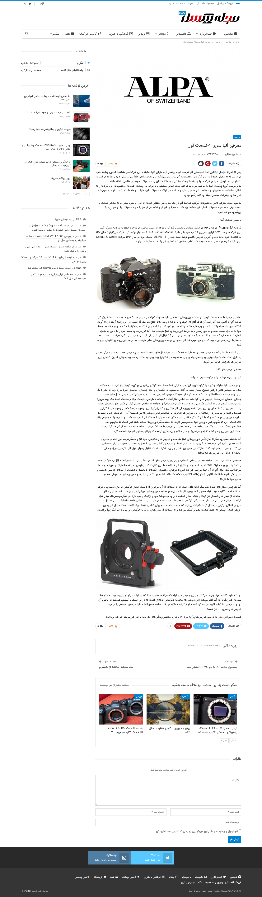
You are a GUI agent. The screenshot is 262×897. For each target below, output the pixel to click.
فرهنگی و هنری (118, 34)
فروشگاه (98, 877)
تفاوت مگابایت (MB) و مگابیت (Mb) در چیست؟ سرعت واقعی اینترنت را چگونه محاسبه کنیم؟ (57, 228)
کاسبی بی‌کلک (88, 34)
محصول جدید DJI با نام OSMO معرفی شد (212, 667)
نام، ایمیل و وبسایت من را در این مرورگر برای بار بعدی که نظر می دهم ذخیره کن (197, 831)
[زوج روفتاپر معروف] (81, 182)
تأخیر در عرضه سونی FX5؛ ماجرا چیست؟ (48, 113)
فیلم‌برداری (205, 34)
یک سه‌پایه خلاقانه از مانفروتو (116, 667)
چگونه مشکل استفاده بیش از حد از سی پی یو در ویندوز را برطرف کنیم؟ (53, 249)
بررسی (237, 137)
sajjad (77, 268)
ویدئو (141, 34)
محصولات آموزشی (205, 4)
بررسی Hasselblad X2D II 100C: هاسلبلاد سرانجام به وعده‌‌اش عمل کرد (56, 238)
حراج (190, 4)
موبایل (162, 34)
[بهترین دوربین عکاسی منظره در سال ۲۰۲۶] (168, 709)
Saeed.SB (26, 891)
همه (67, 34)
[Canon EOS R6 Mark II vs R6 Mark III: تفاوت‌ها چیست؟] (121, 709)
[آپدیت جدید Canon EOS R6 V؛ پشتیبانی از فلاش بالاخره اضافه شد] (215, 709)
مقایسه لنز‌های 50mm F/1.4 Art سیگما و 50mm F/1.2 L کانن (53, 259)
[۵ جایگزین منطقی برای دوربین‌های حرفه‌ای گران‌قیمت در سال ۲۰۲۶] (81, 166)
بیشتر (56, 34)
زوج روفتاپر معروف (60, 178)
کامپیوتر (181, 34)
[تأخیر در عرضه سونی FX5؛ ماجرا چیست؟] (81, 117)
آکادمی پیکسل (82, 877)
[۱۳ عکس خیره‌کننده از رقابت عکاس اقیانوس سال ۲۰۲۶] (81, 101)
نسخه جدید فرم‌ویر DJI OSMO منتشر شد (49, 268)
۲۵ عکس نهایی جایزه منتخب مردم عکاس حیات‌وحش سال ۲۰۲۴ (58, 276)
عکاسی (228, 34)
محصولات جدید (177, 4)
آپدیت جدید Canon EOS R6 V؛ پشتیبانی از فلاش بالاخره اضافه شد (46, 147)
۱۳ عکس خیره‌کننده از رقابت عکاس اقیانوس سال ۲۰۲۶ (47, 98)
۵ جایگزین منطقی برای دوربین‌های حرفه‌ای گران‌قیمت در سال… (48, 164)
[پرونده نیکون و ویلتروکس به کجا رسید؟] (81, 134)
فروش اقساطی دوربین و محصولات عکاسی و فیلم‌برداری (211, 882)
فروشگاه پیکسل (225, 4)
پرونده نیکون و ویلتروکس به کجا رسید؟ (50, 129)
